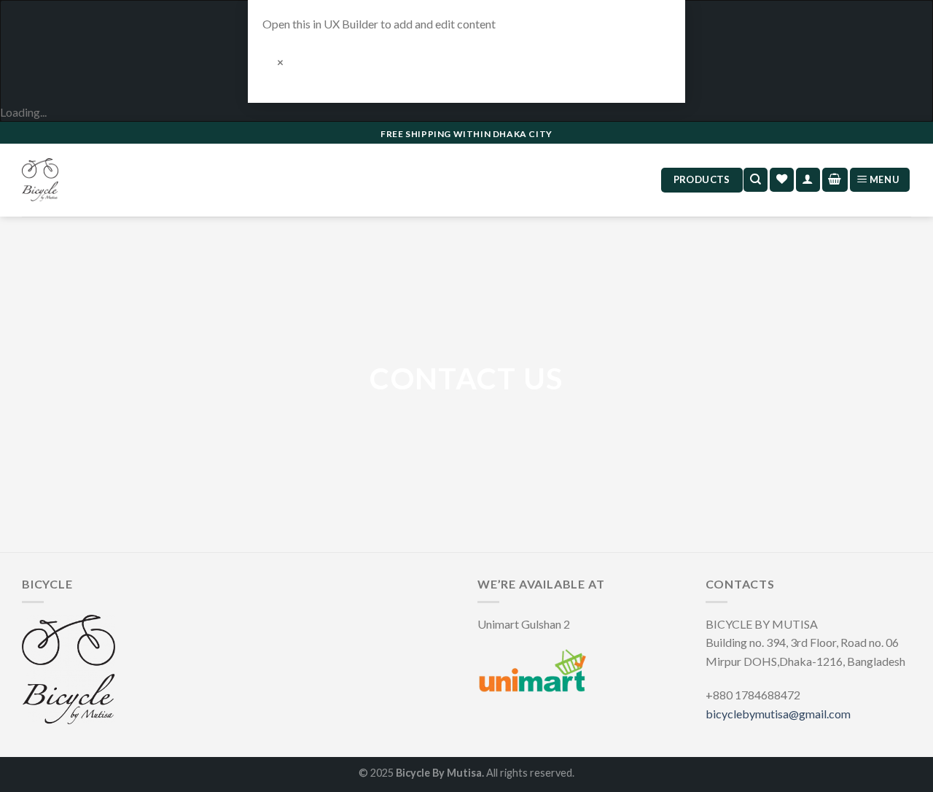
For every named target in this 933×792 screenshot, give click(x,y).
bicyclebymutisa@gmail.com (778, 714)
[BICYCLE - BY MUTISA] (40, 179)
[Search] (755, 180)
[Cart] (835, 180)
